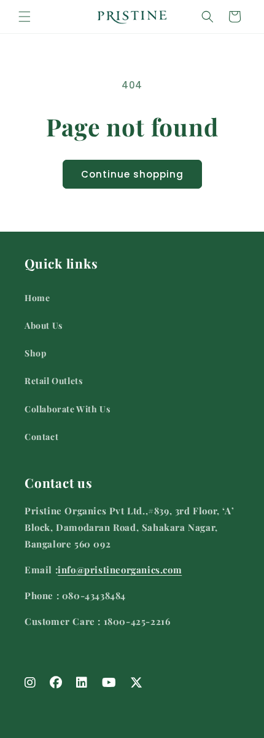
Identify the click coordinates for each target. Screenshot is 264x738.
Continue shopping (132, 174)
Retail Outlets (53, 381)
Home (37, 298)
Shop (35, 353)
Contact (41, 436)
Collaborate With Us (67, 409)
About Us (44, 325)
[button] (24, 16)
